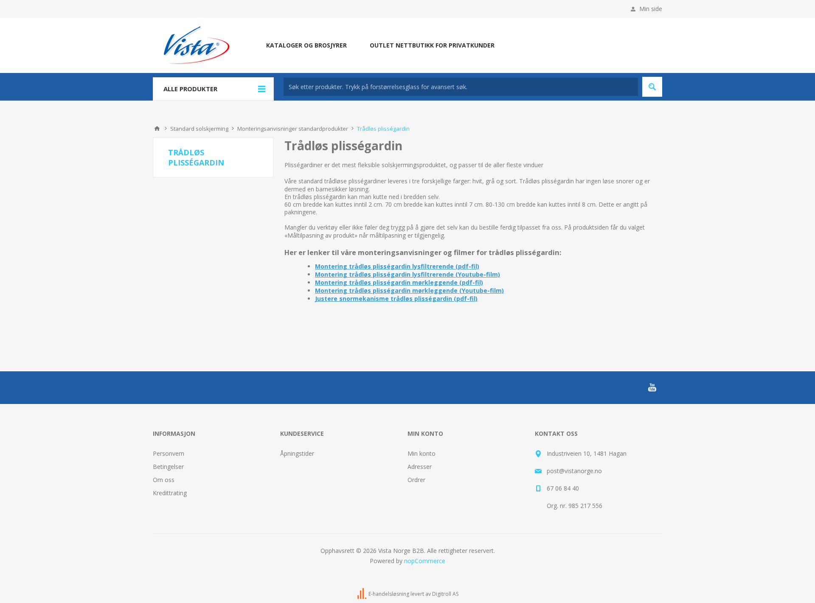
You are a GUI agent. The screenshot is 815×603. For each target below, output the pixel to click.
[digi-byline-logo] (362, 593)
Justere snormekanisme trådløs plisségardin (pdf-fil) (396, 298)
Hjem (157, 128)
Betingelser (168, 467)
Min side (650, 9)
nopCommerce (424, 561)
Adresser (420, 467)
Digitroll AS (445, 593)
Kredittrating (170, 493)
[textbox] (461, 87)
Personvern (168, 453)
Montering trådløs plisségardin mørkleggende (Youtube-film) (409, 290)
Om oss (163, 480)
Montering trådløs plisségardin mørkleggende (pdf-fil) (399, 282)
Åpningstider (297, 453)
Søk (652, 87)
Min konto (422, 453)
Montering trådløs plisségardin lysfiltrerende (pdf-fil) (397, 266)
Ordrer (416, 480)
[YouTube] (652, 387)
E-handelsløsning (388, 593)
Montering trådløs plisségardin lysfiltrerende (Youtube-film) (407, 274)
